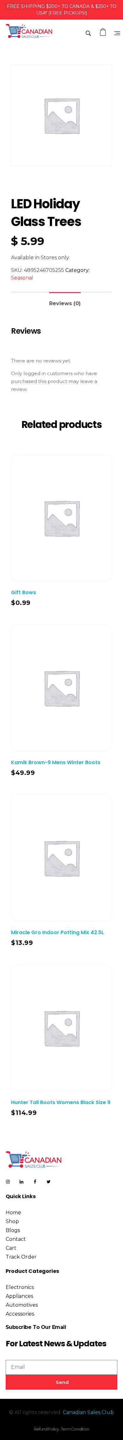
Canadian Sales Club (88, 1412)
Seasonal (22, 278)
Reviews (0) (65, 303)
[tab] (65, 301)
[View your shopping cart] (104, 32)
